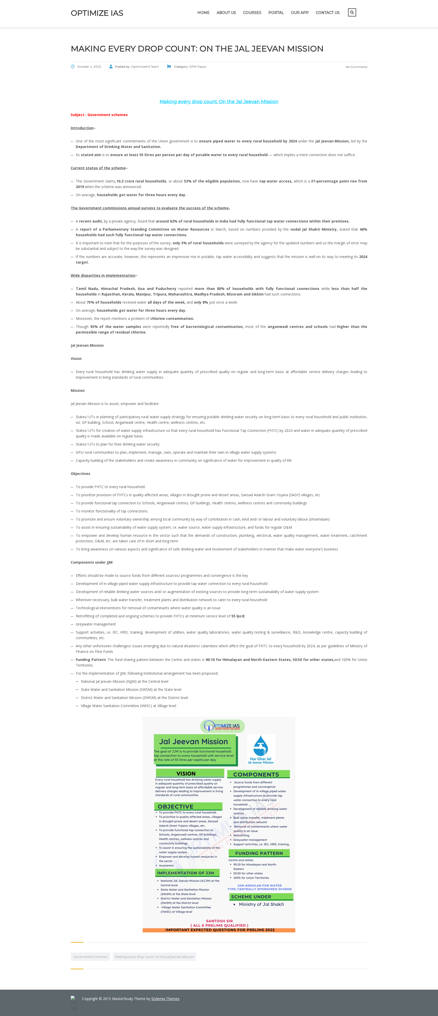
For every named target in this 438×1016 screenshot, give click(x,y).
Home (203, 12)
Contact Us (328, 12)
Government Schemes (90, 956)
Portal (276, 12)
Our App (300, 12)
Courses (252, 12)
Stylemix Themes (165, 998)
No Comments (356, 67)
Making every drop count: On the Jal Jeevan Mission (154, 956)
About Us (226, 12)
